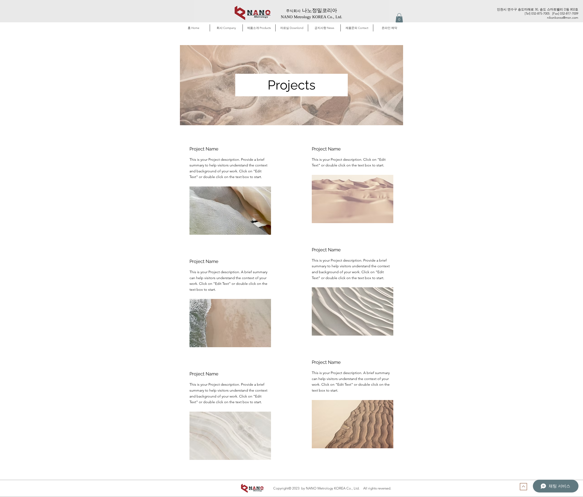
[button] (399, 18)
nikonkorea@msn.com (562, 17)
